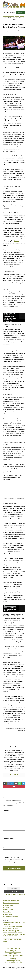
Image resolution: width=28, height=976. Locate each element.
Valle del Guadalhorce (8, 16)
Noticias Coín (7, 912)
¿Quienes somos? (13, 948)
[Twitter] (13, 774)
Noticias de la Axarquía (13, 962)
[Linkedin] (15, 774)
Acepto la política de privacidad (15, 894)
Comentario (6, 810)
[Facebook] (10, 774)
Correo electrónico (8, 838)
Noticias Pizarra (7, 914)
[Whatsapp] (19, 774)
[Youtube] (17, 774)
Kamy (14, 971)
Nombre (5, 829)
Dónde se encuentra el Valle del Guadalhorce (13, 956)
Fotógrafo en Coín (13, 960)
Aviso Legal (13, 953)
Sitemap (13, 958)
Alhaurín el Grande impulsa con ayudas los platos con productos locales (12, 939)
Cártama (22, 16)
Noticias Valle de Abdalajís (10, 916)
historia (16, 241)
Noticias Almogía (8, 905)
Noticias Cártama (8, 909)
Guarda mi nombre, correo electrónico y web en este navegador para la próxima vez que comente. (13, 860)
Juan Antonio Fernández (11, 30)
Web (4, 848)
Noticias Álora (7, 907)
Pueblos (17, 16)
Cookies (13, 950)
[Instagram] (8, 774)
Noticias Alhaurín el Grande (11, 903)
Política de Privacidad (13, 952)
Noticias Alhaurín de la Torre (11, 900)
